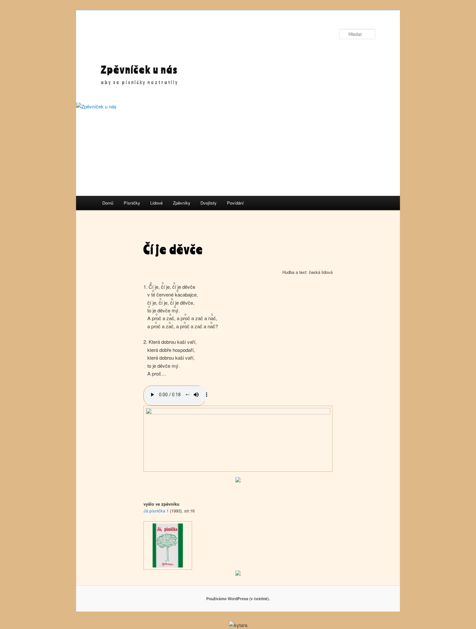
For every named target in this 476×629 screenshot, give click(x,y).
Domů (107, 203)
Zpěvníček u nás (139, 69)
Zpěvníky (181, 203)
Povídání (235, 203)
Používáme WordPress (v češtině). (238, 598)
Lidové (156, 203)
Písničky (132, 203)
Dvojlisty (208, 203)
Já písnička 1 (156, 511)
